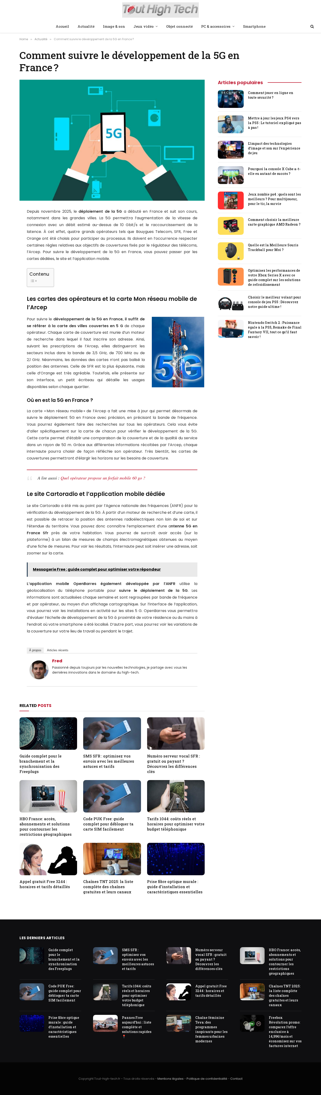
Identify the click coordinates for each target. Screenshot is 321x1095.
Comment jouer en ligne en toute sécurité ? (270, 95)
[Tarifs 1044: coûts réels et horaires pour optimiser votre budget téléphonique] (176, 796)
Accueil (62, 26)
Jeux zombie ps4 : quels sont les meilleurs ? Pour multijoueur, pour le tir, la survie (274, 199)
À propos (35, 650)
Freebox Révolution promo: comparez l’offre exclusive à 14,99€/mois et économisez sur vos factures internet (285, 1031)
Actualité (86, 26)
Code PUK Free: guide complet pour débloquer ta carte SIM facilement (108, 824)
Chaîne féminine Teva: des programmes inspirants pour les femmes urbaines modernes (211, 1029)
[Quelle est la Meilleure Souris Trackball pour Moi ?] (231, 251)
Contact (236, 1078)
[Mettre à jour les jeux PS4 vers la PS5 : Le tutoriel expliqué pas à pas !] (231, 124)
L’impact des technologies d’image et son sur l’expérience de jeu (274, 148)
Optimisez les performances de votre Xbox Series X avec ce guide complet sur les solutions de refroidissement (274, 277)
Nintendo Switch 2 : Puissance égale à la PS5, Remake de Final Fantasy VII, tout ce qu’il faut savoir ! (274, 329)
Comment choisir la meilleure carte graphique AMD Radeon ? (274, 222)
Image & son (114, 26)
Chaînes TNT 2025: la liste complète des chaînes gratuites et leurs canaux (108, 886)
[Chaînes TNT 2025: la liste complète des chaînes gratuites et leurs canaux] (112, 859)
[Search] (311, 26)
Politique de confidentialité (207, 1078)
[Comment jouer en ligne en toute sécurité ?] (231, 99)
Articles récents (57, 650)
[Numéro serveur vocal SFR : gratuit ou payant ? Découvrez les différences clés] (176, 733)
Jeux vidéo (143, 26)
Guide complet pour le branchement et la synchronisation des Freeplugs (41, 764)
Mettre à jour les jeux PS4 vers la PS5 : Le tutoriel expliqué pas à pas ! (274, 123)
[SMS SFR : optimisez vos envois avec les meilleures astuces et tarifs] (112, 733)
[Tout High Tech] (160, 10)
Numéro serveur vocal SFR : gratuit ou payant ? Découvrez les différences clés (173, 764)
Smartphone (254, 26)
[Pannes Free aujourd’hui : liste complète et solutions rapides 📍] (105, 1023)
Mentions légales (170, 1078)
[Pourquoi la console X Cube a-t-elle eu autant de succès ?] (231, 175)
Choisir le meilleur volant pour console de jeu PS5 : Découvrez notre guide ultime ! (274, 302)
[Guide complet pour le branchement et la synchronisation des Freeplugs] (48, 733)
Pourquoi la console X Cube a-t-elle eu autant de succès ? (274, 171)
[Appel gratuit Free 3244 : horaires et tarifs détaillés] (48, 859)
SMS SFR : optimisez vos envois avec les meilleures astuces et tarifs (108, 761)
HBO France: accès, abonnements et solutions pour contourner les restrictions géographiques (46, 826)
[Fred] (39, 678)
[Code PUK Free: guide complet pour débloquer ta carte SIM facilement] (112, 796)
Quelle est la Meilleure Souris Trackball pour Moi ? (273, 247)
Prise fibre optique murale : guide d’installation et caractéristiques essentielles (175, 886)
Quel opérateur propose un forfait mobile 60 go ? (103, 478)
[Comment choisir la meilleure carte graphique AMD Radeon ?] (231, 226)
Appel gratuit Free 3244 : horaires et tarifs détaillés (45, 884)
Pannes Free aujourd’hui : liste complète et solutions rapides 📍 (136, 1027)
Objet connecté (179, 26)
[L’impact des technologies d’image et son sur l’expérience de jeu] (231, 150)
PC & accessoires (216, 26)
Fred (57, 661)
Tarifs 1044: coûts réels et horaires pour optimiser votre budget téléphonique (175, 824)
